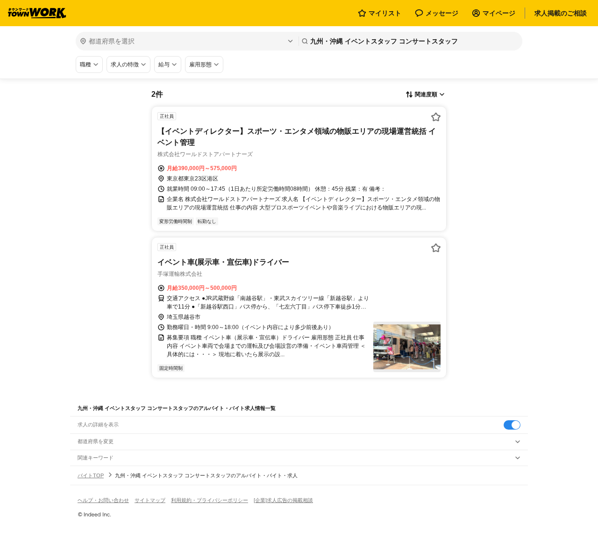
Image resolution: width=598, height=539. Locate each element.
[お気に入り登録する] (436, 117)
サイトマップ (150, 500)
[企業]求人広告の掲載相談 (283, 500)
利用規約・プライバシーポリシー (209, 500)
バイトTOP (91, 475)
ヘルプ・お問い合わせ (103, 500)
